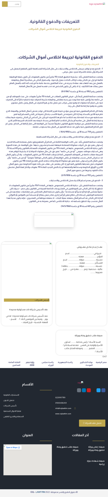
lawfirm (40, 492)
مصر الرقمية (101, 362)
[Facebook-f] (103, 390)
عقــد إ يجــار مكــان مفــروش (89, 247)
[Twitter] (98, 390)
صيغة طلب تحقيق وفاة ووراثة (88, 335)
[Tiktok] (79, 390)
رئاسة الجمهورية (65, 362)
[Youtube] (89, 390)
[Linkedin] (84, 390)
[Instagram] (94, 390)
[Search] (5, 4)
